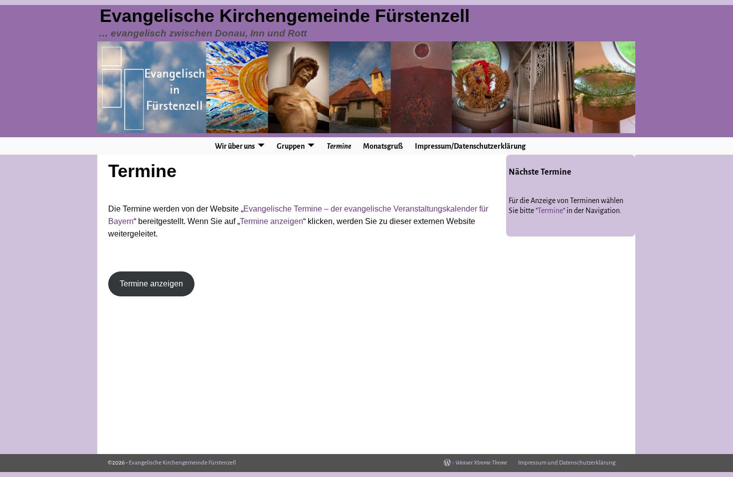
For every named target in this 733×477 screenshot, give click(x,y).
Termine (339, 146)
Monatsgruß (383, 146)
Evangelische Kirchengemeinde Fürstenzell (285, 15)
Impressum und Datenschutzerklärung (566, 463)
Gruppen (291, 146)
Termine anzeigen (271, 221)
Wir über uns (235, 146)
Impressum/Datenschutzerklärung (470, 146)
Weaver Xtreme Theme (481, 463)
